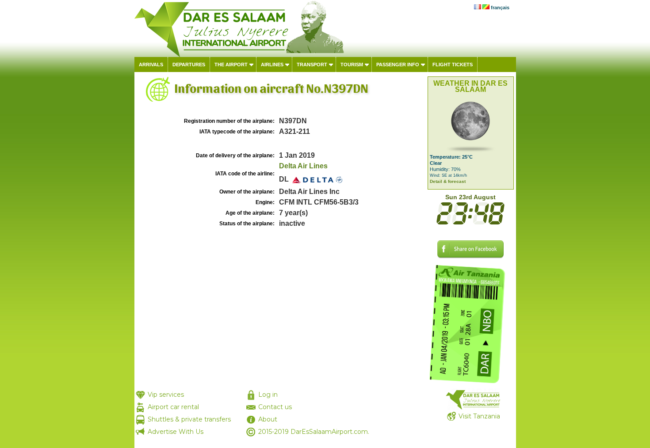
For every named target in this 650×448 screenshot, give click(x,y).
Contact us (275, 407)
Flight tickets (452, 64)
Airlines (272, 64)
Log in (268, 395)
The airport (231, 64)
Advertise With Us (175, 432)
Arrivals (151, 64)
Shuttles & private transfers (189, 419)
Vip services (166, 395)
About (267, 419)
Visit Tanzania (479, 416)
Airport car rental (173, 407)
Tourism (351, 64)
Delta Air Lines (303, 166)
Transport (312, 64)
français (500, 7)
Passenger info (397, 64)
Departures (188, 64)
